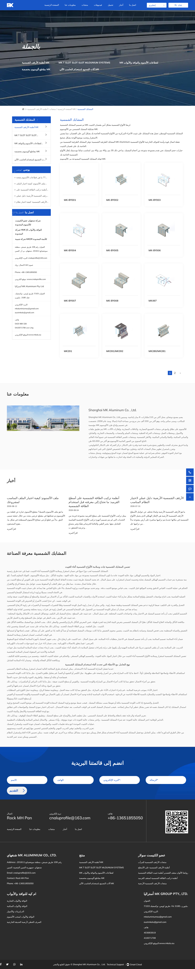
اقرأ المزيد (11, 529)
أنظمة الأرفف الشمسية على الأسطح (154, 867)
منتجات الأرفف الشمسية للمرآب (152, 862)
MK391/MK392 (114, 351)
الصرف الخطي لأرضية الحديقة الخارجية (24, 922)
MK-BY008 (112, 300)
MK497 (153, 300)
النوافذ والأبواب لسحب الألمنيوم (20, 916)
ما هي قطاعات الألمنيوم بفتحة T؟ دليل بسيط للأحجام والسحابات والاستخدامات (30, 177)
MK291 (68, 351)
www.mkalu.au (35, 335)
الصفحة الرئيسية (51, 5)
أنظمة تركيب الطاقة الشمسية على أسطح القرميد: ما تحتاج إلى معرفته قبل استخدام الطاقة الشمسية (30, 190)
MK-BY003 (155, 199)
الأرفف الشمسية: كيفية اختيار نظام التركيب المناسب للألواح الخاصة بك (30, 202)
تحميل (110, 5)
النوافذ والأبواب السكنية (17, 906)
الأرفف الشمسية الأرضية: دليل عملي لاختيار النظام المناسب (31, 196)
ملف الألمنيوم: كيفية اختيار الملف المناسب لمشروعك (29, 184)
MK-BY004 (70, 250)
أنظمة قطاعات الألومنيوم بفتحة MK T (92, 9)
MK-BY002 (112, 199)
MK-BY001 (70, 199)
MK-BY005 (112, 250)
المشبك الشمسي (95, 715)
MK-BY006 (155, 250)
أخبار (121, 5)
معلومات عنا (70, 5)
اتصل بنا (132, 5)
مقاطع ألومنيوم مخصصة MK (36, 69)
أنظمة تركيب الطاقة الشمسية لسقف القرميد (157, 878)
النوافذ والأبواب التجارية (17, 900)
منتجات (85, 5)
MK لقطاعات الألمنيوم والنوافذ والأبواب (91, 8)
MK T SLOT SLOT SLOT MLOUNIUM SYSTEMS (84, 62)
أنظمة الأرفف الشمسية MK (35, 62)
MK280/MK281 (157, 351)
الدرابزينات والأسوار (15, 911)
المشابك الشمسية (100, 571)
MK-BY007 (70, 300)
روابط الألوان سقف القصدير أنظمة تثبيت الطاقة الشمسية (163, 872)
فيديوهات (98, 5)
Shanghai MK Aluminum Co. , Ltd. (89, 964)
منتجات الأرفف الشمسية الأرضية (152, 883)
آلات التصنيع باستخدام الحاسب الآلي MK (79, 69)
